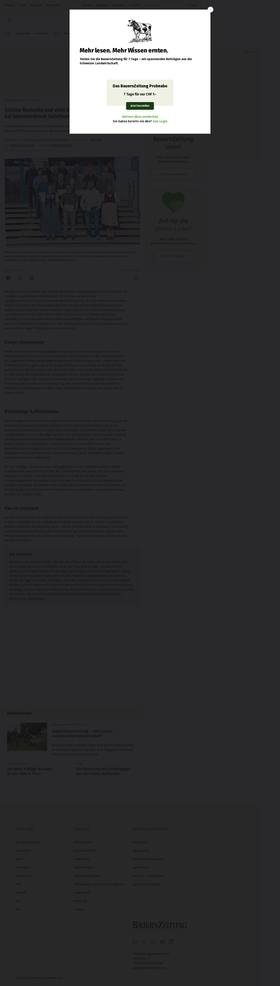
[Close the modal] (210, 9)
